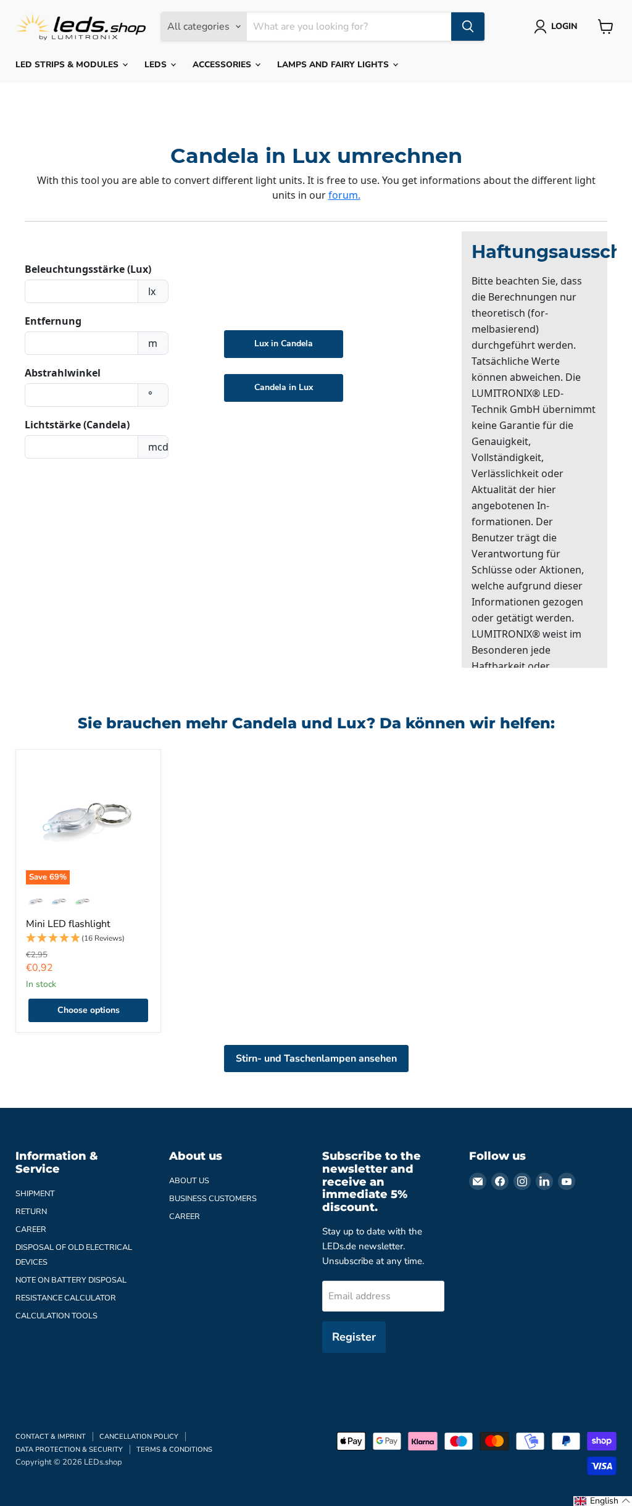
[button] (88, 938)
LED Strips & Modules (68, 64)
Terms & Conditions (174, 1449)
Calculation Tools (56, 1315)
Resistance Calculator (65, 1298)
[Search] (467, 26)
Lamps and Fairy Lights (334, 64)
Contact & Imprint (50, 1436)
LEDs (156, 64)
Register (354, 1336)
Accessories (223, 64)
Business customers (213, 1198)
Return (31, 1211)
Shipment (35, 1193)
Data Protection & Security (69, 1449)
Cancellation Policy (138, 1436)
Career (30, 1229)
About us (189, 1180)
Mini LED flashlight (68, 924)
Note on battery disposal (71, 1280)
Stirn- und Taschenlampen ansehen (316, 1058)
